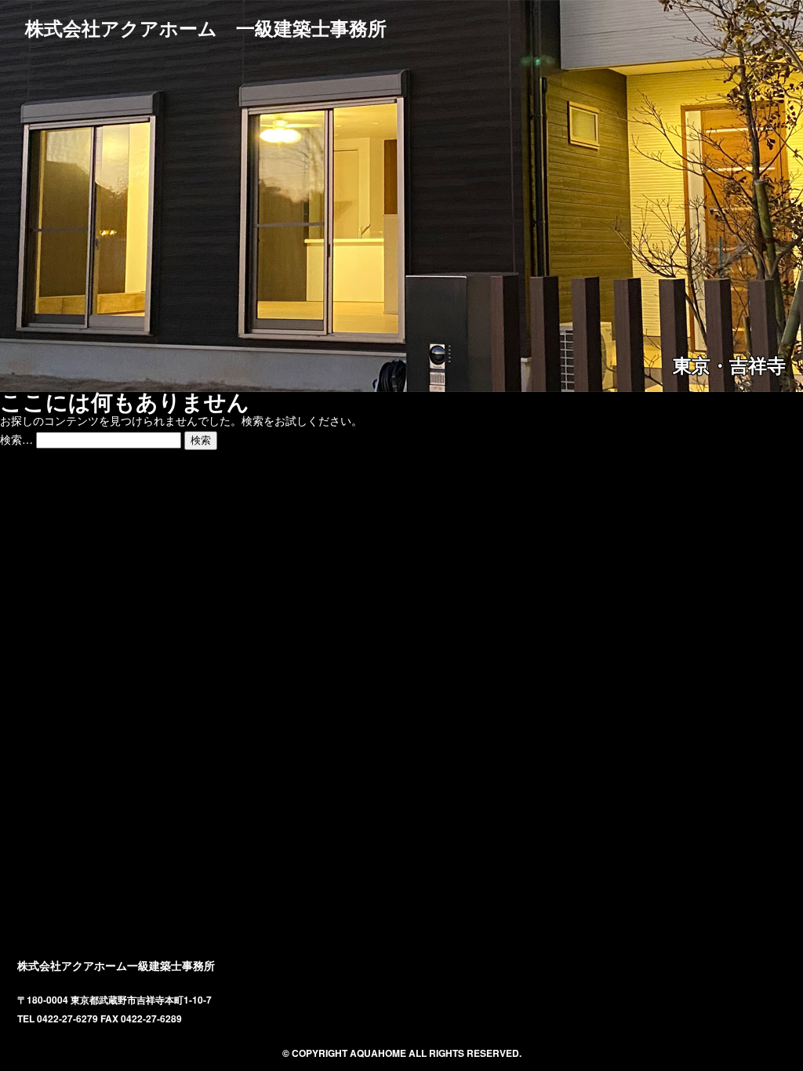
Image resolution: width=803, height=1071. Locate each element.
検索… (16, 439)
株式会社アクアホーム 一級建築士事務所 (206, 27)
